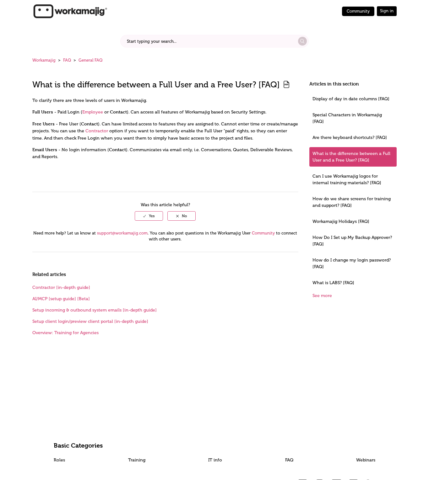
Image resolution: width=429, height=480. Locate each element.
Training (136, 460)
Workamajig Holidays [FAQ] (340, 221)
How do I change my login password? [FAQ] (351, 263)
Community (358, 11)
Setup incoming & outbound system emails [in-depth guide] (94, 310)
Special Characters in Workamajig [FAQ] (347, 118)
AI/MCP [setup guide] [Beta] (61, 298)
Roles (59, 460)
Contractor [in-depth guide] (61, 287)
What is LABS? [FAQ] (333, 282)
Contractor (96, 131)
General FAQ (90, 60)
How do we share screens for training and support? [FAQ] (351, 202)
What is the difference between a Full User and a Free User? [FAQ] (351, 157)
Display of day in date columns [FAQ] (350, 99)
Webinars (365, 460)
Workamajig (44, 60)
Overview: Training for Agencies (65, 332)
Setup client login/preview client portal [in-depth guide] (90, 321)
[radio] (149, 216)
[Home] (70, 10)
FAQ (67, 60)
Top (222, 465)
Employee (92, 112)
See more (322, 295)
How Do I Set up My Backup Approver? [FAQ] (352, 240)
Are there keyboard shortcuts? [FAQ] (349, 137)
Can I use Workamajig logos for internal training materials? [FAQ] (346, 179)
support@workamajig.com (122, 233)
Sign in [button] (387, 10)
